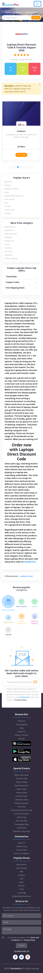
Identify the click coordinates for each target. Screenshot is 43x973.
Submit (21, 945)
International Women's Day (21, 810)
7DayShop (8, 255)
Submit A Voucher (21, 735)
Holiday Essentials (21, 803)
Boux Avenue (9, 199)
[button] (11, 167)
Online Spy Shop (10, 234)
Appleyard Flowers (11, 189)
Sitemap (21, 738)
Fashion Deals (21, 792)
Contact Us (21, 731)
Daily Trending (21, 782)
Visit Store (21, 155)
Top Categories (21, 724)
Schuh (21, 889)
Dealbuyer (8, 237)
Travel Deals (21, 828)
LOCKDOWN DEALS (21, 814)
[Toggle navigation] (37, 4)
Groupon (7, 213)
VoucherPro (16, 968)
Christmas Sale (21, 778)
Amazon (7, 185)
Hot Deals (21, 807)
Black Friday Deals (21, 775)
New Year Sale (21, 821)
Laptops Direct (26, 576)
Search (35, 18)
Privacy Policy (21, 700)
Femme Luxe (9, 210)
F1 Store (7, 206)
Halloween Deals (21, 799)
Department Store (21, 785)
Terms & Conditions (21, 853)
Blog (21, 728)
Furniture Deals (21, 796)
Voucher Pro (30, 561)
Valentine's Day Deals (21, 831)
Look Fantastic (21, 868)
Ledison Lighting (10, 258)
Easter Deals (21, 789)
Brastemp (8, 248)
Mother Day (21, 817)
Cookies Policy (21, 846)
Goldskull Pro (9, 230)
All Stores (17, 12)
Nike (21, 871)
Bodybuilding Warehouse (14, 196)
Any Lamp (8, 251)
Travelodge (21, 893)
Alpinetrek (8, 181)
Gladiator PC (9, 241)
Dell (5, 203)
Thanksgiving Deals (21, 824)
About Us (21, 843)
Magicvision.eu (10, 227)
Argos (6, 192)
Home (8, 12)
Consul (7, 244)
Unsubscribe (24, 697)
